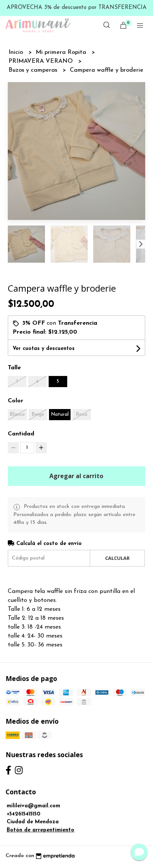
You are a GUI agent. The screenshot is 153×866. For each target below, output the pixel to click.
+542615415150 (23, 814)
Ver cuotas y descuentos (44, 348)
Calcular (117, 558)
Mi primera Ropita (62, 52)
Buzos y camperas (34, 70)
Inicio (17, 52)
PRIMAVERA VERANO (42, 61)
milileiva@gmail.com (33, 806)
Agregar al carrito (76, 476)
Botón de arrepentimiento (40, 830)
